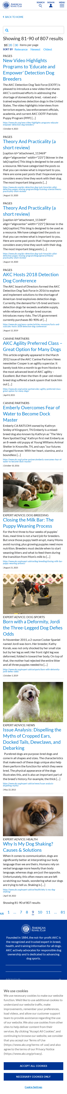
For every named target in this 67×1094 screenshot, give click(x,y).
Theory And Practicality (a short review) (29, 144)
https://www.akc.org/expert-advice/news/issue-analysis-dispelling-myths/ (28, 784)
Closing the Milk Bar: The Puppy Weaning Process (28, 523)
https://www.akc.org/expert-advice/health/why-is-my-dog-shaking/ (29, 891)
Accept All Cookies (33, 1065)
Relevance (21, 49)
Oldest (47, 49)
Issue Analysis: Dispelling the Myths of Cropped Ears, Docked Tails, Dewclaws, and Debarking (32, 739)
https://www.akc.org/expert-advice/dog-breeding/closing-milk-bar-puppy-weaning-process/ (33, 562)
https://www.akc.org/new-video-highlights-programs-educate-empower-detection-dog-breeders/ (31, 124)
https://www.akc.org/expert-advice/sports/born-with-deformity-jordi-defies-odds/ (31, 670)
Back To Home (14, 16)
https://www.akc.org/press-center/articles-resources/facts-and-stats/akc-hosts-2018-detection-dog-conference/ (31, 325)
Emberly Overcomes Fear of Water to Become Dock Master (31, 413)
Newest (35, 49)
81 (63, 912)
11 (48, 912)
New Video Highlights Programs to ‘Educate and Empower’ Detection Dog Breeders (29, 69)
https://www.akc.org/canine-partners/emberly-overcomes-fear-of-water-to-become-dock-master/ (32, 460)
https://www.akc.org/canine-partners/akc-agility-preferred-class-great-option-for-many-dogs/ (32, 390)
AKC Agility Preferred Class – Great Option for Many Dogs (32, 346)
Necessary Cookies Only (33, 1076)
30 (16, 45)
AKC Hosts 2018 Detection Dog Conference (31, 277)
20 (10, 45)
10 (40, 912)
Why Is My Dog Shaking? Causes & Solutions (28, 847)
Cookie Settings (33, 1087)
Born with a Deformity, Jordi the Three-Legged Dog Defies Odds (33, 628)
